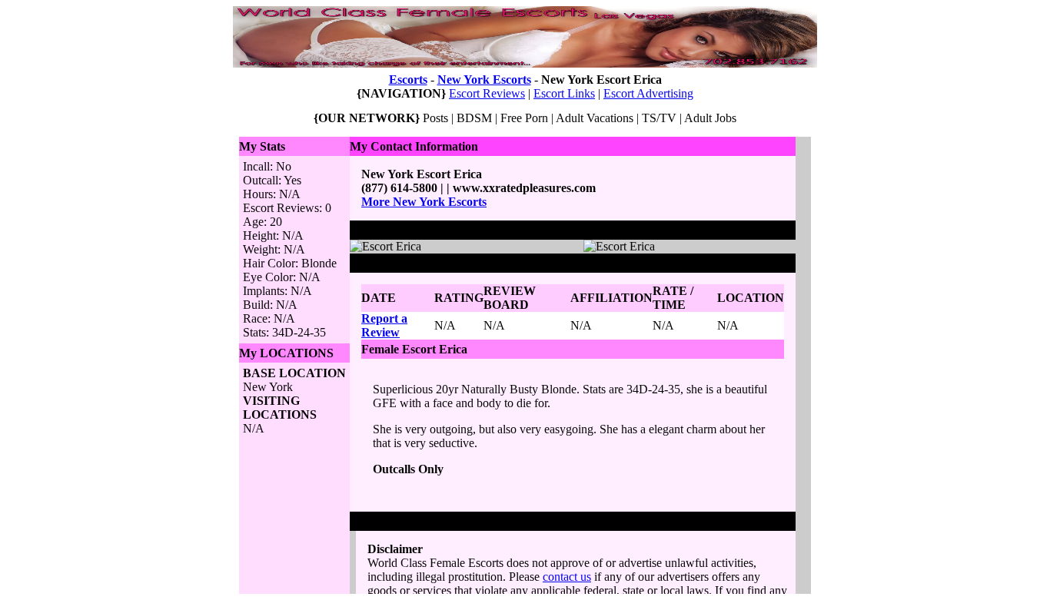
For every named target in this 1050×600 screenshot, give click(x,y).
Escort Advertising (648, 93)
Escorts (408, 79)
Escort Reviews (487, 93)
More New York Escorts (424, 201)
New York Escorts (484, 79)
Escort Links (564, 93)
